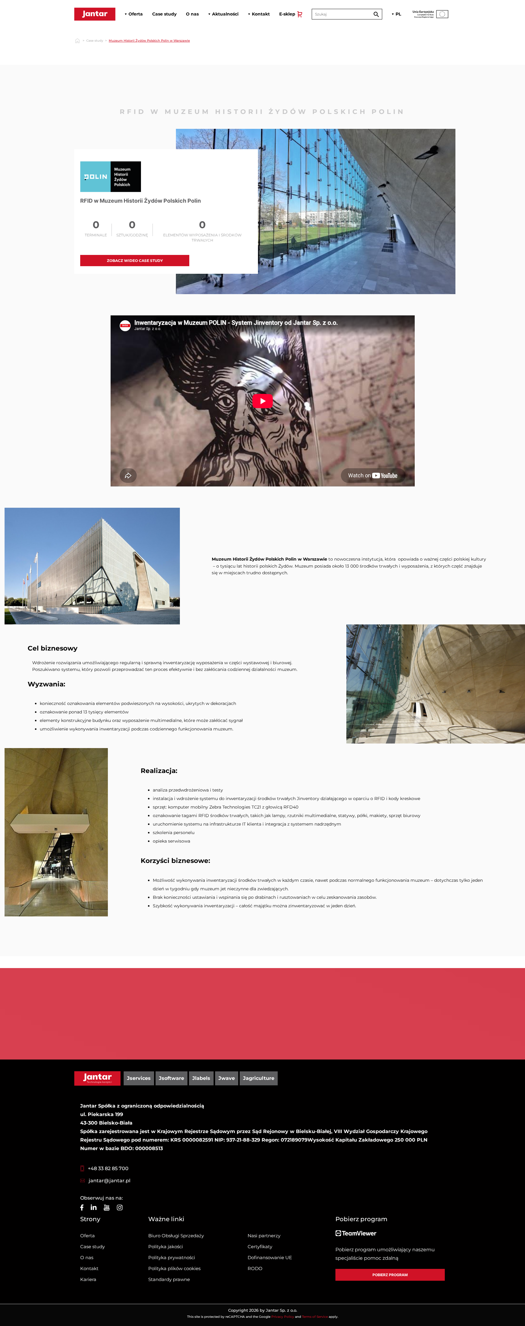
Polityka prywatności (171, 1257)
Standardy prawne (169, 1279)
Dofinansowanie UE (270, 1257)
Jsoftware (171, 1078)
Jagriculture (258, 1078)
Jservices (139, 1078)
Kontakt (89, 1268)
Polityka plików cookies (174, 1268)
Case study (94, 41)
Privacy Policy (282, 1317)
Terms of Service (315, 1317)
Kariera (88, 1279)
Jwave (226, 1078)
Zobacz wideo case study (135, 260)
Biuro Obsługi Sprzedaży (176, 1235)
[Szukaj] (376, 14)
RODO (255, 1268)
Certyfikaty (260, 1246)
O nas (86, 1257)
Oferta (87, 1235)
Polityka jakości (165, 1246)
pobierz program (390, 1275)
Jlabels (201, 1078)
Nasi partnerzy (264, 1235)
